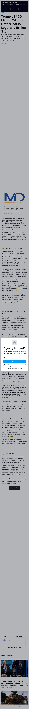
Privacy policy (10, 366)
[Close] (27, 339)
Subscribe (14, 361)
